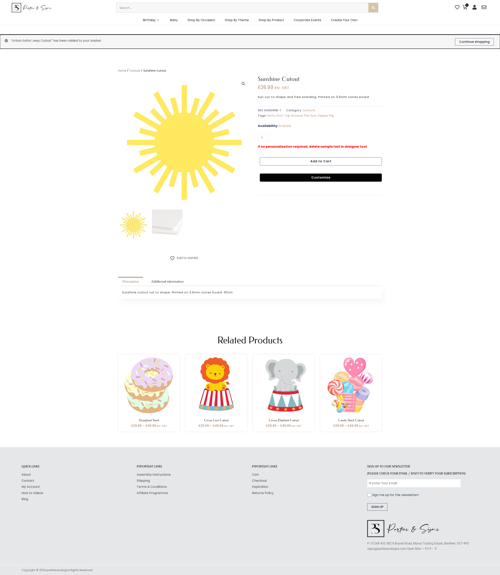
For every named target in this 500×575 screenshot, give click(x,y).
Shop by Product (271, 20)
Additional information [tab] (167, 281)
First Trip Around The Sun (296, 116)
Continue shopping (474, 42)
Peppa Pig (326, 116)
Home (122, 71)
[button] (243, 83)
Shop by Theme (237, 20)
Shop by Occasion (201, 20)
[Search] (373, 7)
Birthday (149, 20)
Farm (271, 116)
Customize (320, 177)
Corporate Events (307, 20)
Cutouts (134, 71)
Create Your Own (344, 20)
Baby (174, 20)
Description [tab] (130, 281)
